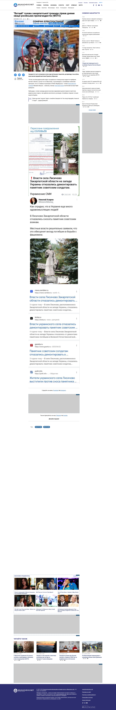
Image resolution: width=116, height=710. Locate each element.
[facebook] (93, 5)
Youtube (65, 415)
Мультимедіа (51, 7)
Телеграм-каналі (59, 85)
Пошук (101, 5)
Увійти (100, 2)
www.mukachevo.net (61, 694)
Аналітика (44, 7)
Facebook (56, 390)
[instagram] (96, 5)
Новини (38, 7)
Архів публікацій (86, 700)
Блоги (57, 7)
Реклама (86, 2)
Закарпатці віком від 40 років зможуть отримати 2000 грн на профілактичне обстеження (68, 657)
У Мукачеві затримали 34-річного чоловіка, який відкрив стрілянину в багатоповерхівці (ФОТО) (23, 657)
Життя (81, 5)
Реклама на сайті (86, 692)
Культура (61, 5)
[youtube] (99, 5)
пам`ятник (38, 427)
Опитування (71, 7)
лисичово (46, 427)
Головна (39, 5)
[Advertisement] (54, 113)
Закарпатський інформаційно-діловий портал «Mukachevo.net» (59, 689)
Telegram (58, 415)
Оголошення (63, 7)
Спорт (67, 5)
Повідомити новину (93, 2)
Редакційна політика (87, 697)
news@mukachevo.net (87, 689)
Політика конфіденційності (89, 694)
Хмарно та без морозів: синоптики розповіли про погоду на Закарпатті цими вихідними (46, 657)
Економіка (54, 5)
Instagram (63, 390)
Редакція (80, 2)
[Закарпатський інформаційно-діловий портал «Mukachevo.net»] (24, 5)
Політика (46, 5)
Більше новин (92, 110)
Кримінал (74, 5)
